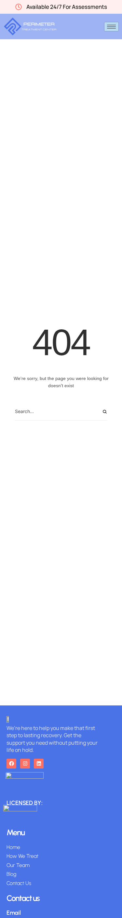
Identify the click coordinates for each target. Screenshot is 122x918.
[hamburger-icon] (111, 26)
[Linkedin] (39, 764)
